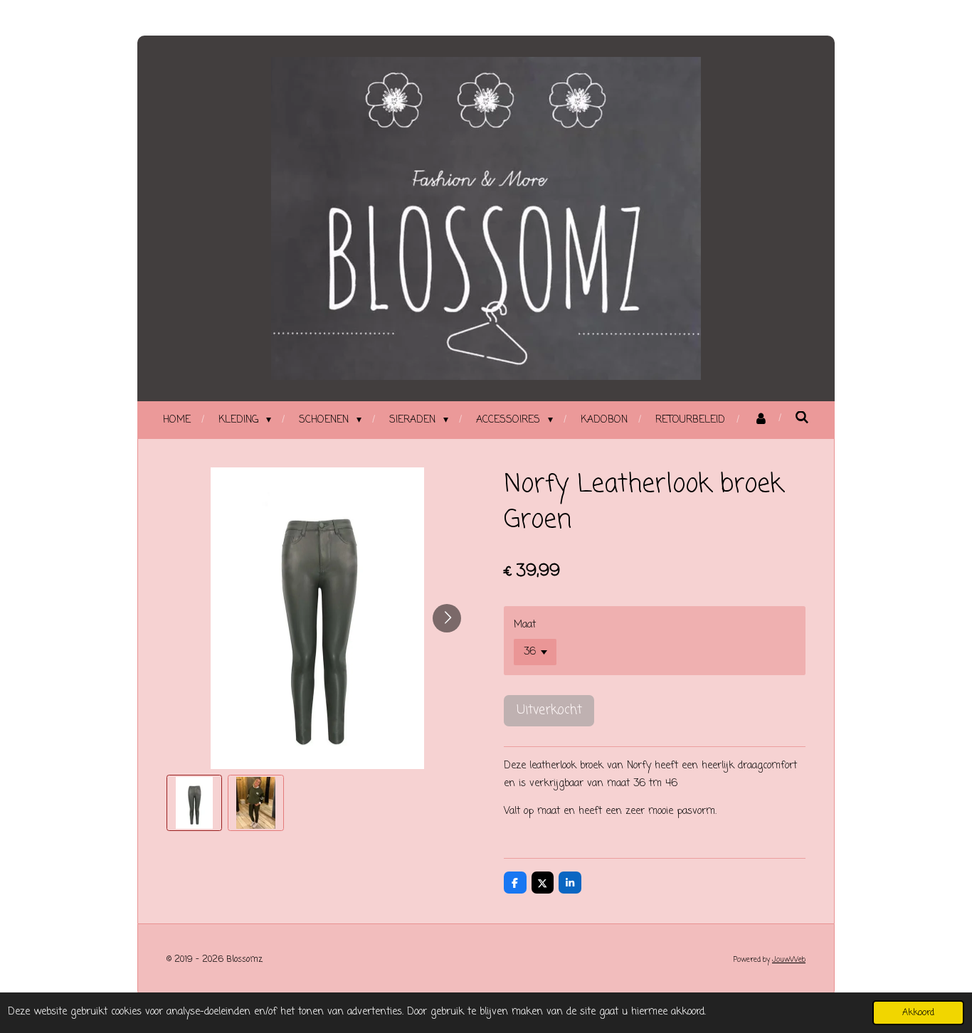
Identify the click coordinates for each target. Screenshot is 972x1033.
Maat (525, 625)
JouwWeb (788, 960)
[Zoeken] (803, 418)
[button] (194, 802)
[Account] (761, 420)
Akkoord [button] (918, 1012)
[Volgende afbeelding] (447, 618)
